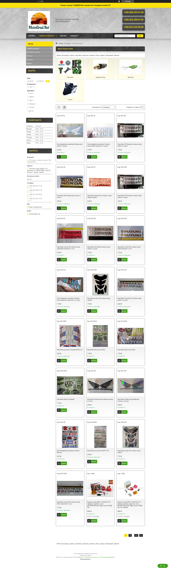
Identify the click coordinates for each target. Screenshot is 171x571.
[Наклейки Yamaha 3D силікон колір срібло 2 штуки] (130, 284)
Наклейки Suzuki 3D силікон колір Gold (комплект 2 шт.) (128, 248)
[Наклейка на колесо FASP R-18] (100, 437)
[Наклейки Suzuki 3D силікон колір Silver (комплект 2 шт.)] (70, 488)
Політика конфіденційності (107, 557)
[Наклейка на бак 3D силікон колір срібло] (130, 437)
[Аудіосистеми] (100, 66)
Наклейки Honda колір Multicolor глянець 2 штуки (128, 400)
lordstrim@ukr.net (34, 214)
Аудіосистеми (100, 77)
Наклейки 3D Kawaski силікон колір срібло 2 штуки (129, 145)
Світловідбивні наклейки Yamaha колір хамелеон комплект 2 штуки (68, 299)
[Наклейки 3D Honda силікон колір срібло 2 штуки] (100, 233)
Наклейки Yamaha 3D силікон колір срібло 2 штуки (129, 299)
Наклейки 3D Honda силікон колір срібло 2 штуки (98, 248)
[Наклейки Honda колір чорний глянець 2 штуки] (100, 385)
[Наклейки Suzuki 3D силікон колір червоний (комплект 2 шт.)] (70, 233)
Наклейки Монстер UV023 (96, 350)
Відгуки (29, 63)
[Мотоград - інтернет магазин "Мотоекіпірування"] (39, 20)
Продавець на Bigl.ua (86, 555)
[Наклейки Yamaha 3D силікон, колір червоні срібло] (100, 182)
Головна (31, 36)
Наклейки (70, 77)
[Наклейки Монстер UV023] (100, 336)
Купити (63, 157)
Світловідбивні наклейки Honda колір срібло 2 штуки (69, 145)
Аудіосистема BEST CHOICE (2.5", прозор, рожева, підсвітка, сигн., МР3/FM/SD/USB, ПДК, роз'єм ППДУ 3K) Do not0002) (129, 504)
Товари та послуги (46, 36)
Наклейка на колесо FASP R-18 (98, 450)
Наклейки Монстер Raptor (66, 399)
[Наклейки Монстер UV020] (130, 336)
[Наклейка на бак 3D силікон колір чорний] (100, 284)
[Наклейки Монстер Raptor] (70, 385)
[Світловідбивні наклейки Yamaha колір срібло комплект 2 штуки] (100, 130)
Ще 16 (31, 111)
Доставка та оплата (33, 52)
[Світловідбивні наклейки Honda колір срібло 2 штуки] (70, 130)
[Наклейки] (70, 66)
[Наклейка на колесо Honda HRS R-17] (70, 336)
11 (136, 535)
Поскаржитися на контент (91, 557)
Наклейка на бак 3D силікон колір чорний (98, 299)
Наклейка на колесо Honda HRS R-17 (69, 350)
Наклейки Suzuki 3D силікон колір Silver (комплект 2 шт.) (68, 503)
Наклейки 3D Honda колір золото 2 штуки (68, 196)
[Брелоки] (130, 66)
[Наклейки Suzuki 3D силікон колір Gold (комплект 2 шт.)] (130, 233)
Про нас (63, 36)
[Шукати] (140, 35)
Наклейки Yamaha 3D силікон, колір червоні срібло (99, 196)
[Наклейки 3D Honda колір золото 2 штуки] (70, 182)
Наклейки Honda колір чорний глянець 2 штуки (100, 400)
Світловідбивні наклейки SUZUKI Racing (68, 451)
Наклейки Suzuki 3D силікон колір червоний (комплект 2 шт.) (68, 248)
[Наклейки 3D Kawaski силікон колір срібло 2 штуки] (130, 130)
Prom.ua (95, 553)
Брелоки (130, 77)
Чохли (70, 99)
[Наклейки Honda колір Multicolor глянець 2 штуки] (130, 385)
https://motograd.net (35, 207)
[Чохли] (70, 89)
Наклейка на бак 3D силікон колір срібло (128, 451)
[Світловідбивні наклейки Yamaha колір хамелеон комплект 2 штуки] (70, 284)
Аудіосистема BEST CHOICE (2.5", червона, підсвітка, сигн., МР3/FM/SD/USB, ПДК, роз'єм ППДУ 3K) (99, 504)
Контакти (74, 36)
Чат (164, 566)
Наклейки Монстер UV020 (126, 350)
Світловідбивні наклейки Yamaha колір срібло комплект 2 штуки (98, 145)
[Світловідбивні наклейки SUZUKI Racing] (70, 437)
